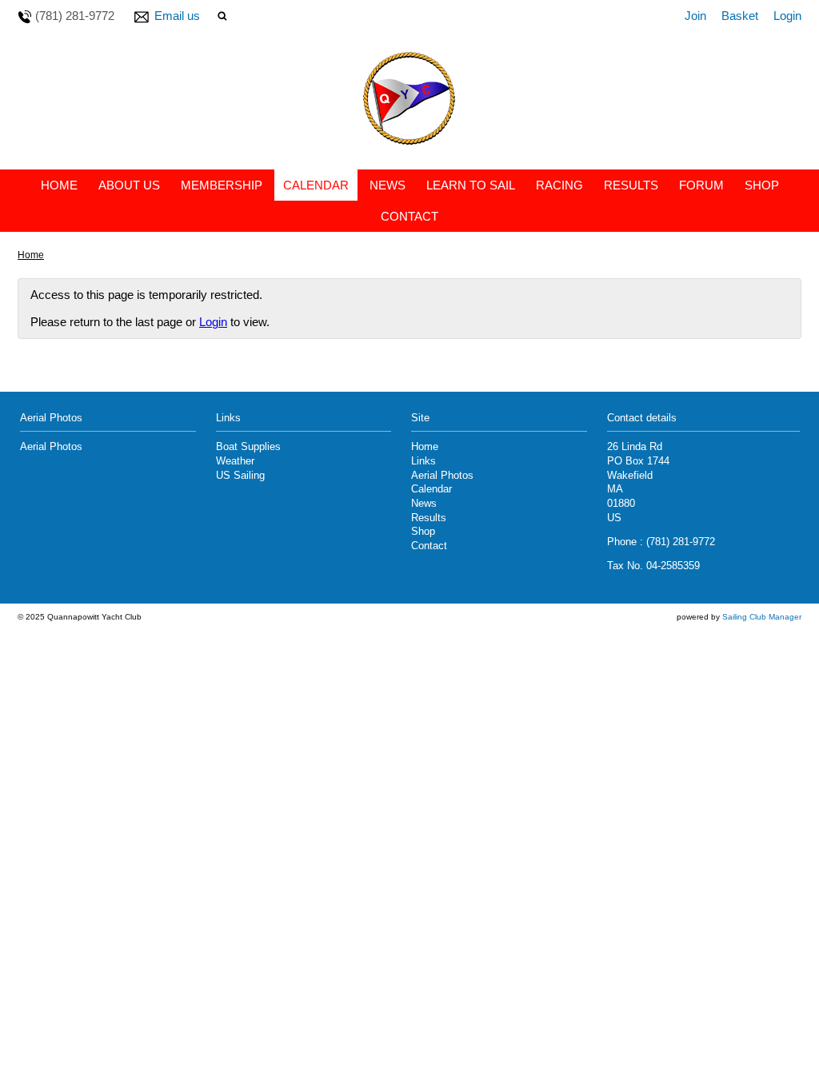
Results (631, 185)
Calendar (316, 185)
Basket (739, 15)
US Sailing (240, 475)
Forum (701, 185)
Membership (221, 185)
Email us (177, 15)
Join (695, 15)
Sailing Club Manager (761, 616)
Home (59, 185)
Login (787, 15)
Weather (235, 461)
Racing (559, 185)
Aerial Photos (51, 446)
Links (423, 461)
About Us (129, 185)
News (388, 185)
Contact (409, 216)
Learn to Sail (470, 185)
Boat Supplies (248, 446)
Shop (762, 185)
